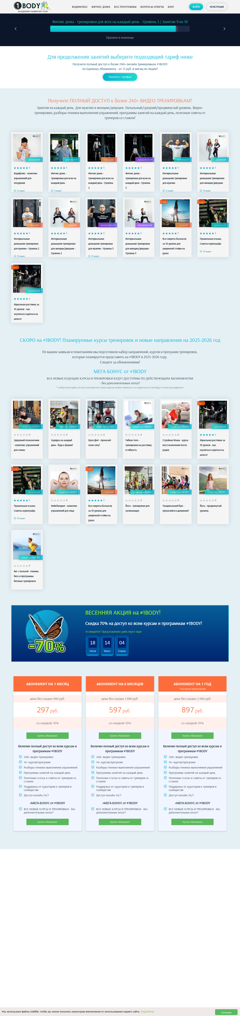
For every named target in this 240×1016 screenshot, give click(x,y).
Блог (171, 6)
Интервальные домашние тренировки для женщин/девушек (212, 178)
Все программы (125, 6)
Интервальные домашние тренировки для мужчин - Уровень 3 (101, 243)
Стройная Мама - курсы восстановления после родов (175, 444)
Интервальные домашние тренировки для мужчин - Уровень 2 (26, 243)
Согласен (226, 1012)
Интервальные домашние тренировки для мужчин (175, 178)
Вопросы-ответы (152, 6)
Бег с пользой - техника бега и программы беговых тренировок (26, 576)
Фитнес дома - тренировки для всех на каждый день (63, 178)
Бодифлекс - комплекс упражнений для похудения (26, 178)
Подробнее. (148, 1011)
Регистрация (217, 6)
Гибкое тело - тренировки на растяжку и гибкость (138, 444)
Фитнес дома (101, 6)
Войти (196, 6)
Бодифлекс (80, 6)
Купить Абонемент (47, 735)
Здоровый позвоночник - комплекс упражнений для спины (26, 444)
